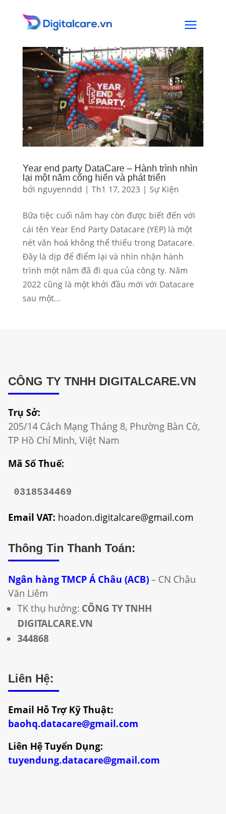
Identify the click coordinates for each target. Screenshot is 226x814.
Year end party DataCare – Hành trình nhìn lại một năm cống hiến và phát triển (110, 172)
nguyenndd (60, 189)
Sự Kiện (164, 189)
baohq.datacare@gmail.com (73, 723)
